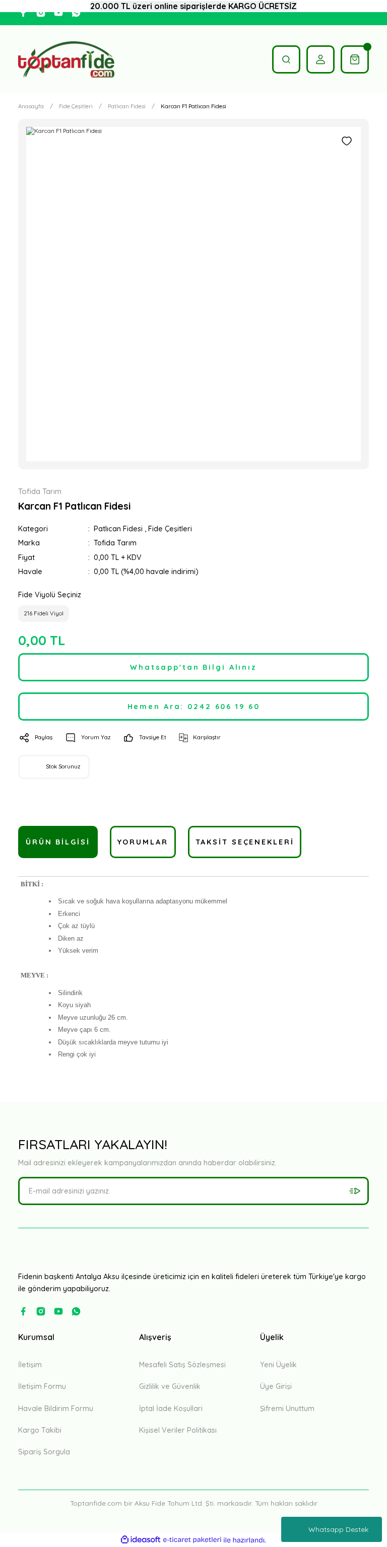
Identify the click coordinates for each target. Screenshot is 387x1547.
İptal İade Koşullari (171, 1408)
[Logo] (66, 59)
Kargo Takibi (39, 1430)
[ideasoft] (140, 1539)
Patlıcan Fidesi (118, 528)
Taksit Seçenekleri (245, 842)
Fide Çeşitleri (170, 528)
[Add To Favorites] (347, 141)
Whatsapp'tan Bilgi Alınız (193, 667)
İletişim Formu (42, 1386)
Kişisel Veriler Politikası (178, 1430)
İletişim (30, 1364)
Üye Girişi (276, 1386)
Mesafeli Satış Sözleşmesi (182, 1364)
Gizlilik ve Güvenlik (170, 1386)
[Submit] (355, 1191)
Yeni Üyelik (278, 1364)
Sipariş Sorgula (44, 1451)
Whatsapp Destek (338, 1529)
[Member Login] (320, 59)
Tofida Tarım (115, 542)
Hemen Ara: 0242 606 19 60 (193, 706)
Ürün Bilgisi (58, 842)
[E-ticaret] (192, 1540)
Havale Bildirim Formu (55, 1408)
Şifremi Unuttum (287, 1408)
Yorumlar (142, 842)
